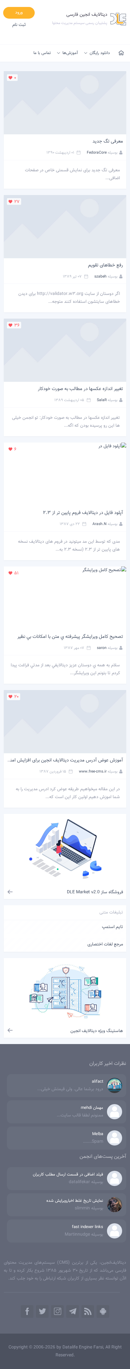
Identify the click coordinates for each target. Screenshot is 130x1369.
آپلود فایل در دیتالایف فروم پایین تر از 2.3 (83, 512)
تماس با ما (42, 53)
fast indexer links (87, 1227)
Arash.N (99, 524)
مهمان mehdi (92, 1108)
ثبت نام (19, 24)
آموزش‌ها (70, 53)
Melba (97, 1134)
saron (102, 648)
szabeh (100, 276)
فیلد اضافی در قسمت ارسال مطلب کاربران (68, 1174)
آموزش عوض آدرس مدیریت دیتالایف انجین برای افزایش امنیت (63, 760)
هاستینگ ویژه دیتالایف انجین (96, 1031)
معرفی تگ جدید (107, 141)
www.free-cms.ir (93, 771)
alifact (97, 1082)
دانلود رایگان (100, 53)
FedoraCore (97, 153)
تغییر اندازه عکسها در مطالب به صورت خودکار (80, 389)
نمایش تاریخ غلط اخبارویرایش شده (74, 1201)
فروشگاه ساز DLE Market (95, 892)
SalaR (102, 400)
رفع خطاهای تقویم (105, 265)
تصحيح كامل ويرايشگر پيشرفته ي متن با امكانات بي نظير (70, 636)
